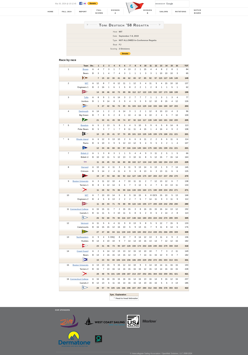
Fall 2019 (66, 11)
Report (83, 11)
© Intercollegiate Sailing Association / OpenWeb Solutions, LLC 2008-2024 (161, 353)
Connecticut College (79, 209)
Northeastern (82, 237)
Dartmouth (83, 111)
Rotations (180, 11)
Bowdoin (84, 125)
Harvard (84, 167)
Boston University (80, 181)
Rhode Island (82, 139)
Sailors (164, 11)
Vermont (84, 223)
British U (84, 153)
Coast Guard (82, 251)
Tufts (86, 97)
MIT (86, 83)
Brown (85, 69)
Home (50, 11)
